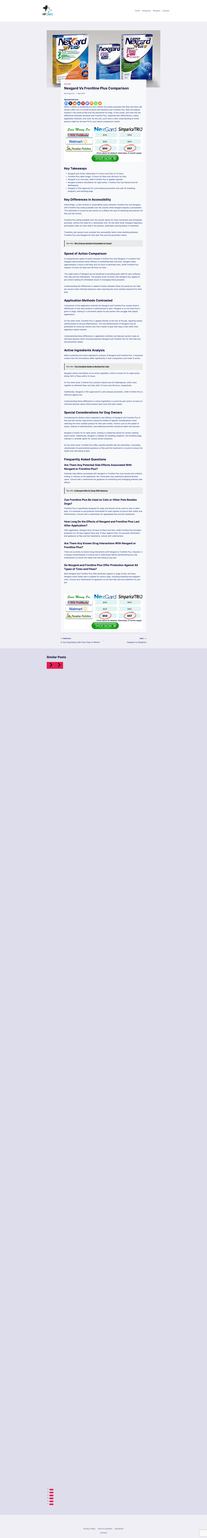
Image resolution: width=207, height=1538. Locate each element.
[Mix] (91, 103)
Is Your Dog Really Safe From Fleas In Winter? (80, 640)
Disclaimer (119, 1529)
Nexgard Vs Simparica (136, 640)
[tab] (51, 1489)
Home (137, 11)
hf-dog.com (70, 93)
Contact (166, 11)
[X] (70, 103)
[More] (100, 103)
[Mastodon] (87, 103)
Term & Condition (104, 1529)
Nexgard (156, 11)
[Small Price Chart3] (103, 144)
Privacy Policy (89, 1529)
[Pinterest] (83, 103)
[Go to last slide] (51, 665)
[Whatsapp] (96, 103)
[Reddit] (75, 103)
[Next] (59, 665)
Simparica (146, 11)
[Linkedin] (79, 103)
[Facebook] (66, 103)
